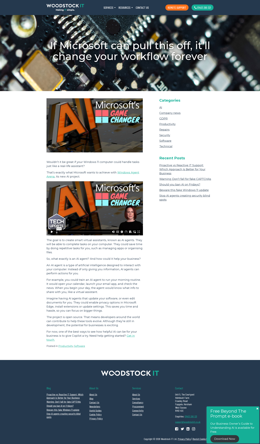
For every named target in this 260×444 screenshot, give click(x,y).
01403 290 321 (204, 7)
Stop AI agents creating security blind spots (63, 415)
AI (160, 107)
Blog (91, 398)
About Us (93, 394)
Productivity (65, 346)
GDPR (163, 118)
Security (164, 135)
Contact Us (142, 7)
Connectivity (138, 410)
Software (79, 346)
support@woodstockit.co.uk (187, 422)
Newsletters (94, 406)
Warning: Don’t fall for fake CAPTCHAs (185, 179)
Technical (165, 146)
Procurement (138, 406)
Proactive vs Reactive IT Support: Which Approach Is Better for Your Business (182, 169)
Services (108, 7)
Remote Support (177, 7)
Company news (170, 113)
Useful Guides (95, 410)
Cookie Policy (95, 414)
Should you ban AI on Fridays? (179, 184)
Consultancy (137, 402)
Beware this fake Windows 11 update (184, 190)
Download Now (224, 439)
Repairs (164, 129)
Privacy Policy (96, 418)
